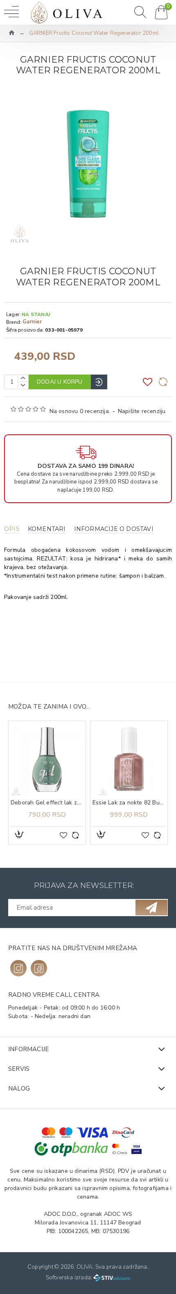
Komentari (47, 529)
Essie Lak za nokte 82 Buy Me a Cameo (129, 802)
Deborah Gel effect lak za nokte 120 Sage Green (47, 802)
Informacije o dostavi (113, 529)
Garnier (32, 321)
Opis (12, 529)
